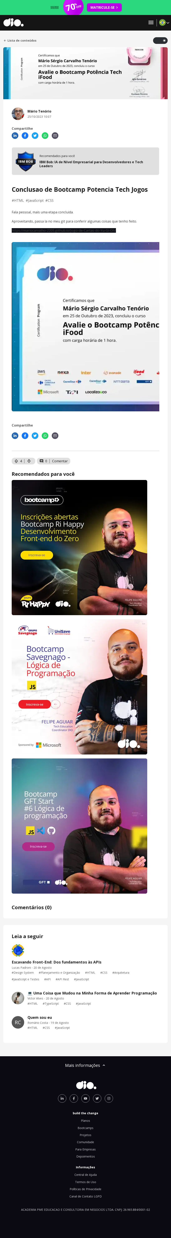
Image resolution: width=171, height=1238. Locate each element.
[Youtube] (85, 1098)
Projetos (85, 1135)
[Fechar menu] (151, 23)
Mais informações (82, 1065)
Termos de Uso (85, 1182)
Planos (85, 1121)
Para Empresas (85, 1149)
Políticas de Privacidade (85, 1189)
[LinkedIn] (15, 135)
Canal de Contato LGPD (85, 1196)
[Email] (55, 135)
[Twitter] (35, 135)
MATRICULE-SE (102, 7)
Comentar (60, 461)
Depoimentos (85, 1156)
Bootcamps (85, 1128)
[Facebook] (25, 135)
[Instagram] (109, 1098)
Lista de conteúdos (22, 40)
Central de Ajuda (85, 1175)
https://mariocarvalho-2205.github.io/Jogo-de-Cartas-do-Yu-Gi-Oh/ (64, 230)
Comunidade (85, 1142)
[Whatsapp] (45, 135)
